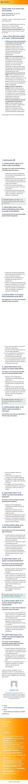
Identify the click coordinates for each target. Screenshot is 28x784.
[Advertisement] (14, 131)
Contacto (5, 726)
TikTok (14, 768)
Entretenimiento (11, 746)
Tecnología (6, 768)
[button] (19, 2)
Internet (14, 755)
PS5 (16, 760)
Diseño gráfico (16, 744)
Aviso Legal (6, 723)
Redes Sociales (17, 762)
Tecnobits (4, 19)
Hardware (10, 753)
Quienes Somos (7, 721)
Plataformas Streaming (8, 760)
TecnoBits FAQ (15, 766)
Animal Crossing (19, 736)
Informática (17, 753)
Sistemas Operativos (19, 764)
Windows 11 (14, 773)
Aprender (6, 740)
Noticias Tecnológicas (20, 758)
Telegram (11, 768)
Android (13, 736)
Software (6, 766)
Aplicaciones (8, 738)
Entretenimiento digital (19, 746)
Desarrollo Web (9, 744)
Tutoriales (20, 768)
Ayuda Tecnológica (13, 740)
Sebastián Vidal (10, 15)
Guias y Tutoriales (19, 748)
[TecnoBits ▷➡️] (5, 2)
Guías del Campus (11, 750)
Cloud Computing (15, 742)
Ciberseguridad (7, 742)
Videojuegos (8, 771)
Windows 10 (7, 773)
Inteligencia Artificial (7, 755)
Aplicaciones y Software (19, 738)
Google (12, 748)
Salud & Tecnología (9, 763)
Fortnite (5, 748)
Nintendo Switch (12, 758)
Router (10, 19)
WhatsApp (17, 771)
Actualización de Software (7, 736)
